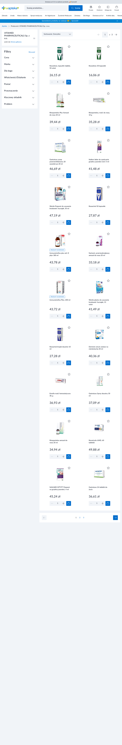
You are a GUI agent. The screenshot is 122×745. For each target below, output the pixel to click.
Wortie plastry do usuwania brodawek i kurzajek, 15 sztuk (99, 302)
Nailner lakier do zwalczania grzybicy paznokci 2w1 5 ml (99, 161)
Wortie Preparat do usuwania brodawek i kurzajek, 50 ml (60, 207)
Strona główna (16, 42)
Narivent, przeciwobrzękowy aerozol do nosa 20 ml (99, 254)
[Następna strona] (116, 35)
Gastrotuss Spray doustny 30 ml (99, 395)
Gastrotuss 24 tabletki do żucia (98, 488)
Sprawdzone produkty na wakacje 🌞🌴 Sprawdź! (60, 21)
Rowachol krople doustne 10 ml (60, 348)
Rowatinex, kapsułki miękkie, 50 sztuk (60, 67)
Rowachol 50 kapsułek (97, 206)
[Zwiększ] (63, 82)
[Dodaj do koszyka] (68, 82)
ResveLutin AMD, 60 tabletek (96, 442)
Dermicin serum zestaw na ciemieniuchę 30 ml (98, 348)
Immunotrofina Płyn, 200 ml (60, 300)
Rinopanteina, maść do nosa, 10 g (99, 114)
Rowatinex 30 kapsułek (97, 66)
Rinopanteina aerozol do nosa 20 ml (58, 442)
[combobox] (46, 8)
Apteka (4, 26)
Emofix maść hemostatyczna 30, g (60, 395)
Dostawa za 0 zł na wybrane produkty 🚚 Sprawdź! (61, 2)
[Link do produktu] (60, 64)
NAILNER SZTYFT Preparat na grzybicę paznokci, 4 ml (60, 488)
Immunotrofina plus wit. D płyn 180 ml (59, 254)
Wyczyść (32, 52)
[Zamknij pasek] (117, 21)
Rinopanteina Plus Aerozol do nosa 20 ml (59, 114)
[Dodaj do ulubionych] (69, 47)
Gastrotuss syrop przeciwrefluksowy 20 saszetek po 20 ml (58, 162)
